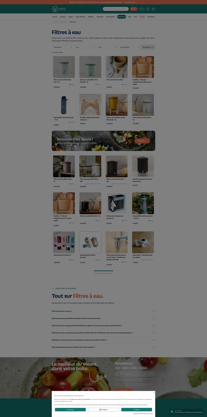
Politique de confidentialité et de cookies (143, 413)
